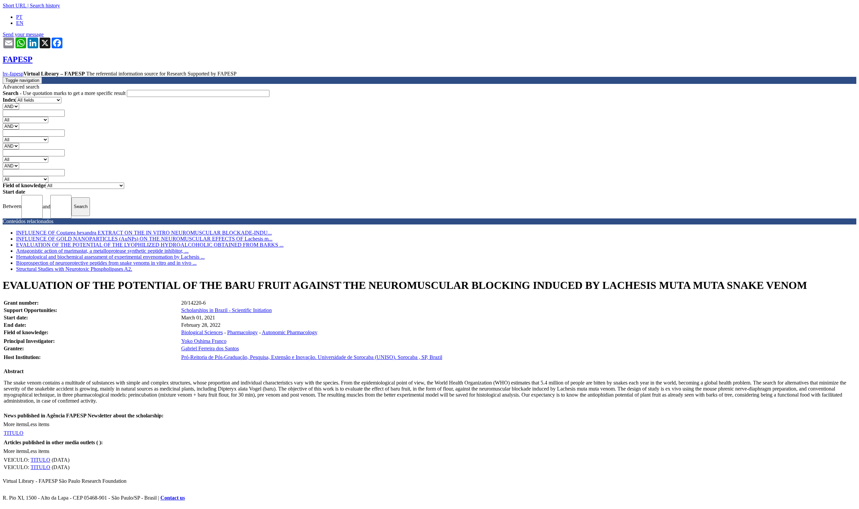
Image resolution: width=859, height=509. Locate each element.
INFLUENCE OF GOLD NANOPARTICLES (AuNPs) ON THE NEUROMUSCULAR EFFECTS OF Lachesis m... (144, 239)
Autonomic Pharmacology (289, 332)
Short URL (14, 5)
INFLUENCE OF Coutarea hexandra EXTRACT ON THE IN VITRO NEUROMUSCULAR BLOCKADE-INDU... (144, 233)
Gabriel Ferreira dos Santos (210, 348)
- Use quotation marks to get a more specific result (65, 93)
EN (19, 23)
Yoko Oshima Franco (203, 341)
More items (15, 424)
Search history (45, 5)
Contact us (172, 498)
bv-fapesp (13, 74)
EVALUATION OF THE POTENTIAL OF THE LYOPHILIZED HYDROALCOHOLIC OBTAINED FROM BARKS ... (150, 245)
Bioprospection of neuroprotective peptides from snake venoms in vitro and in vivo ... (106, 263)
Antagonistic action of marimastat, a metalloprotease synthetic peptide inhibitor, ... (102, 251)
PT (19, 17)
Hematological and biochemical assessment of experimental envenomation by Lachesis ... (110, 257)
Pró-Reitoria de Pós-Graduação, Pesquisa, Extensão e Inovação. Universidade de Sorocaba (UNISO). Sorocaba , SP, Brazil (311, 357)
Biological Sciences (202, 332)
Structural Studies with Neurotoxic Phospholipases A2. (74, 269)
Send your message (23, 34)
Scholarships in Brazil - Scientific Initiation (226, 310)
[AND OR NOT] (11, 106)
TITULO (13, 433)
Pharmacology (242, 332)
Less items (38, 424)
